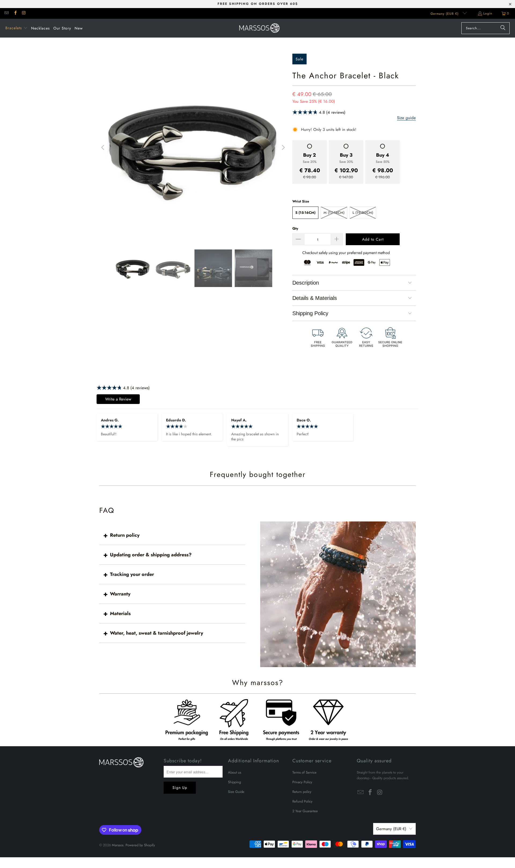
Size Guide (236, 791)
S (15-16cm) (305, 212)
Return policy (124, 535)
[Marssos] (259, 28)
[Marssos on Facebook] (15, 13)
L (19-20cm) (362, 212)
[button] (16, 28)
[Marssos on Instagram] (23, 13)
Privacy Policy (302, 782)
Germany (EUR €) (445, 13)
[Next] (283, 147)
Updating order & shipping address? (151, 554)
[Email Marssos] (6, 13)
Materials (120, 613)
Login (487, 13)
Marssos (117, 845)
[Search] (503, 28)
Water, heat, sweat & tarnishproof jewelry (156, 633)
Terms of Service (304, 772)
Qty (295, 228)
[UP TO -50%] (193, 147)
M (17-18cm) (333, 212)
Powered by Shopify (140, 845)
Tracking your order (132, 574)
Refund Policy (302, 801)
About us (234, 772)
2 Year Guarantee (305, 811)
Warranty (120, 593)
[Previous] (103, 147)
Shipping (234, 782)
